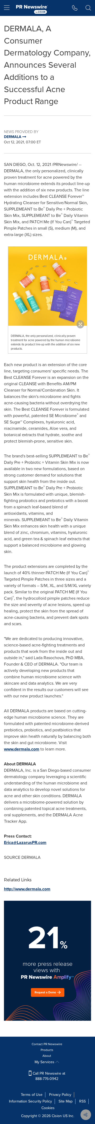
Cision (57, 1116)
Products (47, 1050)
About (46, 1055)
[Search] (88, 8)
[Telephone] (75, 8)
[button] (47, 286)
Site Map (66, 1101)
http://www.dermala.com (27, 889)
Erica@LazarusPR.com (25, 842)
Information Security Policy (30, 1101)
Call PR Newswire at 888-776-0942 (48, 1076)
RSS (82, 1101)
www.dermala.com (21, 749)
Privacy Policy (60, 1094)
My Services (45, 1062)
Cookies (48, 1108)
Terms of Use (31, 1094)
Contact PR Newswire (47, 1044)
